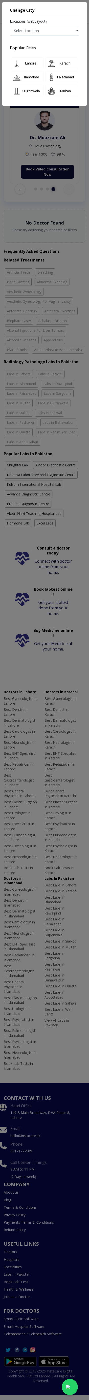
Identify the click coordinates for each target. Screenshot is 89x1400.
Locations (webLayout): (28, 21)
